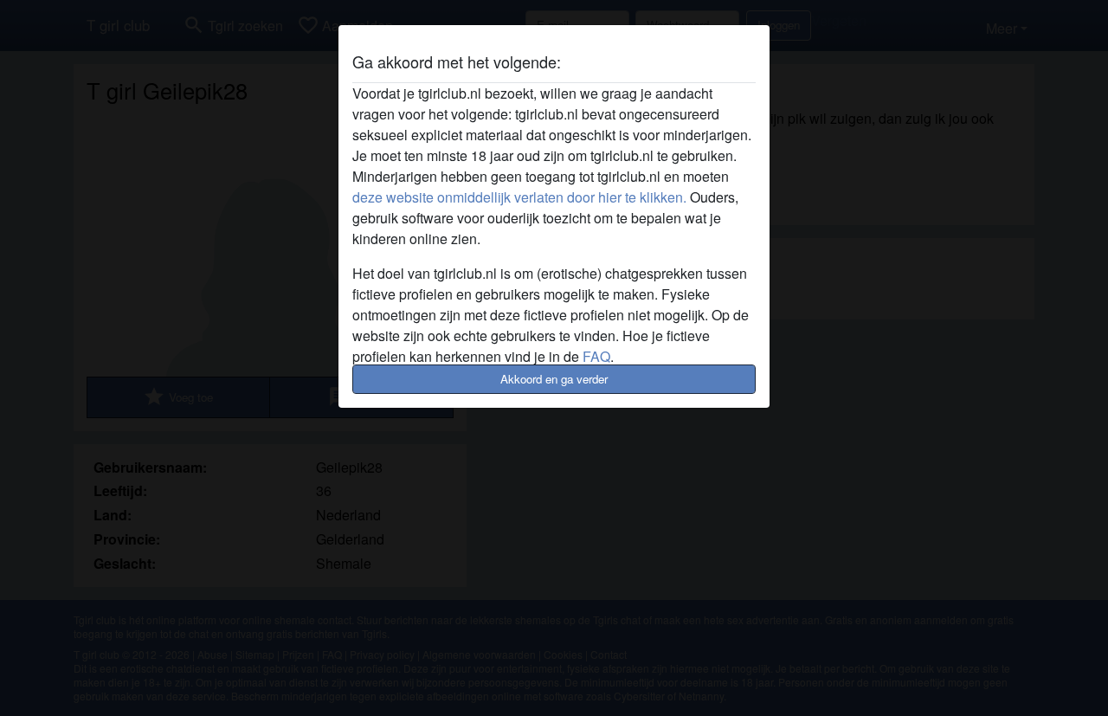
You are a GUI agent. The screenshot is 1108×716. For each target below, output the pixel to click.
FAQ (596, 356)
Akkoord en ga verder (554, 379)
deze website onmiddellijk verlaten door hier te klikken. (519, 197)
